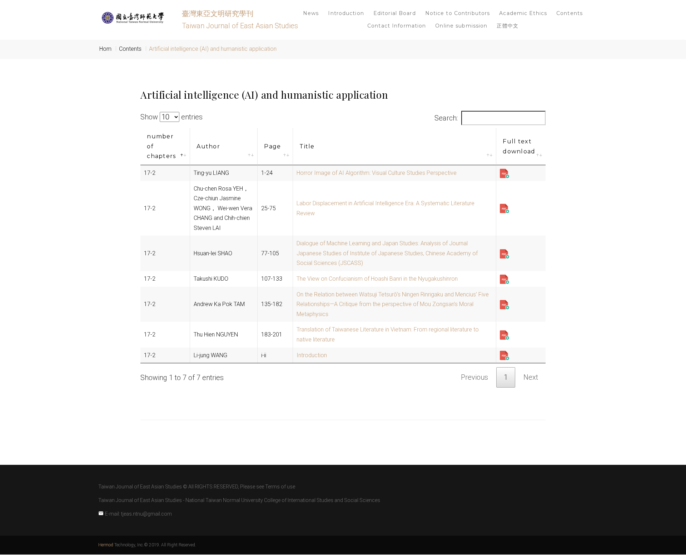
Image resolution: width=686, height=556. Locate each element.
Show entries (171, 117)
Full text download (519, 146)
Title (306, 146)
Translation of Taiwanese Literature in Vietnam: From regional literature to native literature (388, 334)
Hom (105, 48)
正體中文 (507, 26)
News (311, 13)
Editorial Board (394, 13)
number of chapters (161, 146)
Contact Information (396, 26)
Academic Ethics (523, 13)
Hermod (105, 544)
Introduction (346, 13)
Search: (446, 118)
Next (530, 377)
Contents (569, 13)
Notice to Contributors (457, 13)
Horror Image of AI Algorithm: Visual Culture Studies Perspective (377, 172)
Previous (474, 377)
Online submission (461, 26)
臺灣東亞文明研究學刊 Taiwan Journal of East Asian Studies (240, 19)
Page (272, 146)
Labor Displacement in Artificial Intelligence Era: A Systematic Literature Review (385, 208)
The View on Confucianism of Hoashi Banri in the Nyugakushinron (377, 278)
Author (208, 146)
